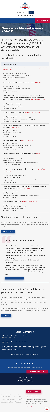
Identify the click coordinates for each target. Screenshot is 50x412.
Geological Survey (11, 194)
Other (9, 90)
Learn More (6, 315)
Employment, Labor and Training (16, 147)
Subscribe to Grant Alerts (37, 371)
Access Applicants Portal (14, 278)
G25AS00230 (15, 192)
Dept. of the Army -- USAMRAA (14, 160)
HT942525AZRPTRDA (17, 158)
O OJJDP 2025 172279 (17, 205)
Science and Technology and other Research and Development (23, 119)
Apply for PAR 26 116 (16, 127)
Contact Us (29, 406)
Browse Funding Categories (32, 354)
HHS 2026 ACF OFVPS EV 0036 (19, 73)
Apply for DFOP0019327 (35, 82)
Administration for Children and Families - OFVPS (19, 75)
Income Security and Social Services (16, 77)
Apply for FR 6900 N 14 (27, 140)
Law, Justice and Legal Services (15, 106)
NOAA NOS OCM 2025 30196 (19, 175)
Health (9, 134)
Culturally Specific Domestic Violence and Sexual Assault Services (18, 335)
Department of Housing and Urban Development (19, 145)
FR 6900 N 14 (15, 144)
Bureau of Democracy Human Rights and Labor (18, 88)
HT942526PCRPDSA (16, 116)
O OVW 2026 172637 (17, 103)
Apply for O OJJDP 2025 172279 (29, 201)
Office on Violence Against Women (15, 105)
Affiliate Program (21, 15)
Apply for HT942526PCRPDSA (32, 112)
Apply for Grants (42, 20)
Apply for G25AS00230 (24, 188)
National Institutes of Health (14, 132)
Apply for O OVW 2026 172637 (38, 99)
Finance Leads (30, 15)
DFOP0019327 (15, 86)
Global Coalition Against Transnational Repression (14, 341)
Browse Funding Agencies (17, 354)
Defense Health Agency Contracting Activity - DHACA (20, 118)
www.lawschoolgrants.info (32, 397)
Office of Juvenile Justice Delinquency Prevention (19, 207)
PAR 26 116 (14, 131)
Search (31, 12)
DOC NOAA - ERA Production (14, 177)
